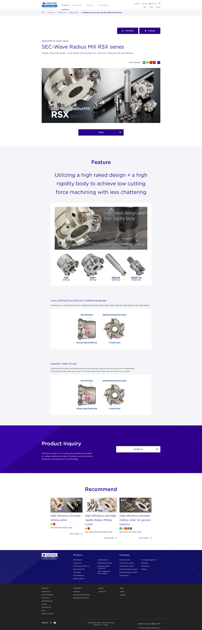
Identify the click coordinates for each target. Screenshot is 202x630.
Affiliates (144, 569)
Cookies (105, 625)
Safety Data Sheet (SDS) (81, 598)
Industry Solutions (78, 579)
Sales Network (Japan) (126, 563)
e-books (44, 604)
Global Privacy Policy (94, 623)
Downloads (77, 5)
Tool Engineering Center (148, 560)
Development (145, 566)
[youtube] (54, 623)
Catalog (151, 31)
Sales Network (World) (126, 566)
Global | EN (153, 4)
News (145, 7)
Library (151, 7)
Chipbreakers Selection (105, 563)
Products (65, 5)
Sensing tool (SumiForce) (81, 566)
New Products (77, 560)
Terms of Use (98, 625)
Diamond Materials (79, 569)
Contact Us (137, 3)
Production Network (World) (128, 572)
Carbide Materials (78, 575)
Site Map (144, 3)
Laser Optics (77, 572)
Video (101, 132)
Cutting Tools (62, 12)
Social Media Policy (108, 623)
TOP (43, 12)
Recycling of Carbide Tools (81, 595)
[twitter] (50, 623)
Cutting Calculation (48, 614)
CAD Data (129, 31)
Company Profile (124, 560)
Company (90, 5)
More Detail (75, 534)
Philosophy (144, 563)
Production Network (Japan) (128, 569)
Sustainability (103, 5)
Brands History (124, 575)
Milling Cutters (74, 12)
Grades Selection (103, 560)
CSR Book (76, 591)
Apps (43, 610)
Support (158, 7)
